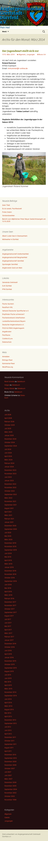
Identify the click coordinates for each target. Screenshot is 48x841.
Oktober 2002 (9, 796)
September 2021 (10, 505)
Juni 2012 (7, 730)
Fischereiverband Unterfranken (13, 318)
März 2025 (8, 432)
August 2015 (9, 671)
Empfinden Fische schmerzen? (13, 314)
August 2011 (9, 748)
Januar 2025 (9, 435)
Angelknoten (6, 331)
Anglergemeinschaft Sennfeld (13, 261)
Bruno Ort (42, 54)
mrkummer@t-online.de (18, 68)
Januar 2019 (9, 567)
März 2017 (8, 633)
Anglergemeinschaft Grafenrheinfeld (15, 254)
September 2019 (10, 550)
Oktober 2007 (9, 768)
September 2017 (10, 612)
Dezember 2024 (10, 439)
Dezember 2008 (10, 765)
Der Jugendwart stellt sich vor (20, 50)
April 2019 (8, 560)
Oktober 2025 (9, 425)
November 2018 (10, 574)
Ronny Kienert (9, 388)
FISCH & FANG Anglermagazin (13, 328)
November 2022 (10, 487)
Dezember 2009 (10, 761)
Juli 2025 (7, 428)
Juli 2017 (7, 619)
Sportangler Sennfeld (10, 264)
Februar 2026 (9, 421)
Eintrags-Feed (7, 360)
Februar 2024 (9, 463)
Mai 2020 (7, 536)
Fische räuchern (8, 304)
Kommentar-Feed (8, 363)
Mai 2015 (7, 682)
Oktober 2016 (9, 647)
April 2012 (8, 734)
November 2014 (10, 692)
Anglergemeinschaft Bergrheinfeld (14, 257)
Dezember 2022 (10, 484)
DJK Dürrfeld (7, 286)
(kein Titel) (6, 205)
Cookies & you (7, 338)
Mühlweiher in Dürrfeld (10, 239)
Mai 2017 (7, 626)
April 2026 (8, 418)
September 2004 (10, 789)
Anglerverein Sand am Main (12, 268)
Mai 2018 (7, 588)
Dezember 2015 (10, 661)
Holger (6, 385)
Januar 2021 (9, 522)
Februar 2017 (9, 637)
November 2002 (10, 793)
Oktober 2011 (9, 741)
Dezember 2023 (10, 470)
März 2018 (8, 595)
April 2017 (8, 630)
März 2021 (8, 515)
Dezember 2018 (10, 571)
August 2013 (9, 709)
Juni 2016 (8, 650)
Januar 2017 (9, 640)
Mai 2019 (7, 557)
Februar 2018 (9, 598)
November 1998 (10, 800)
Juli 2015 (7, 675)
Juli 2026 (7, 415)
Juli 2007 (7, 772)
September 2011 (10, 744)
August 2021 (9, 508)
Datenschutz (6, 342)
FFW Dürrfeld (7, 289)
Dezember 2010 (10, 755)
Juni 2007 (8, 775)
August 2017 (9, 616)
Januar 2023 (9, 480)
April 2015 (8, 685)
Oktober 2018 (9, 578)
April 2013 (8, 716)
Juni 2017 (7, 623)
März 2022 (8, 498)
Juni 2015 (8, 678)
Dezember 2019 (10, 543)
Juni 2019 (8, 553)
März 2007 (8, 779)
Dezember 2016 (10, 643)
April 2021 (8, 512)
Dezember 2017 (10, 602)
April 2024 (8, 456)
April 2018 (8, 591)
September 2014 (10, 696)
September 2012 (10, 723)
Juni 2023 (8, 477)
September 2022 (10, 494)
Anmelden (5, 356)
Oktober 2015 (9, 664)
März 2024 (8, 460)
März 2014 (8, 706)
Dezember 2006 (10, 782)
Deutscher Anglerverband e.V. (13, 325)
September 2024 (10, 446)
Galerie (6, 817)
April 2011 (8, 751)
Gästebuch (21, 381)
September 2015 (10, 668)
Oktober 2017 (9, 609)
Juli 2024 (7, 449)
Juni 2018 (8, 585)
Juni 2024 (8, 453)
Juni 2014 (8, 699)
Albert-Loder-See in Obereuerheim (14, 236)
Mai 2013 (7, 713)
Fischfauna (6, 335)
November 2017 (10, 605)
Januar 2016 (9, 657)
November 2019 (10, 546)
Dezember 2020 (10, 526)
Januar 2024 (9, 467)
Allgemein (22, 54)
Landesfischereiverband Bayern (13, 321)
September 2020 (10, 529)
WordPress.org (7, 367)
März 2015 (8, 689)
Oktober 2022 (9, 491)
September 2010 (10, 758)
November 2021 (10, 501)
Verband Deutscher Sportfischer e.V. (15, 311)
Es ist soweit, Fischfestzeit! (12, 208)
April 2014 (8, 702)
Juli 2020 (7, 532)
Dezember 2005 (10, 786)
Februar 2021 (9, 519)
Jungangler (30, 54)
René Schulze (9, 381)
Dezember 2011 (10, 737)
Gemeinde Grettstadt (10, 282)
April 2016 (8, 654)
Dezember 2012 (10, 720)
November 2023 (10, 473)
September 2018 (10, 581)
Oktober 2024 (9, 442)
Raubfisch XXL (7, 307)
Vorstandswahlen (8, 215)
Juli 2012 (7, 727)
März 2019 (8, 564)
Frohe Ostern (7, 212)
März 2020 (8, 539)
